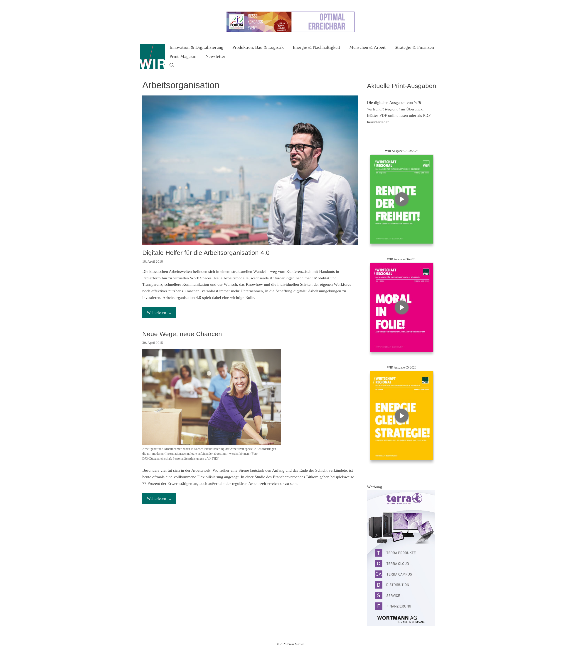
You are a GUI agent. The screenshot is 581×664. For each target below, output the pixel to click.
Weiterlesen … (159, 312)
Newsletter (215, 56)
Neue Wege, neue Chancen (182, 333)
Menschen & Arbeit (367, 47)
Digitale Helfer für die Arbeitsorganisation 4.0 (206, 252)
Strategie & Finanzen (414, 47)
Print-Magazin (183, 56)
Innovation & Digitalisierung (196, 47)
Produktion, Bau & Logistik (258, 47)
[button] (172, 65)
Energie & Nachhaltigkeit (316, 47)
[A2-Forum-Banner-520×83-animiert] (290, 31)
